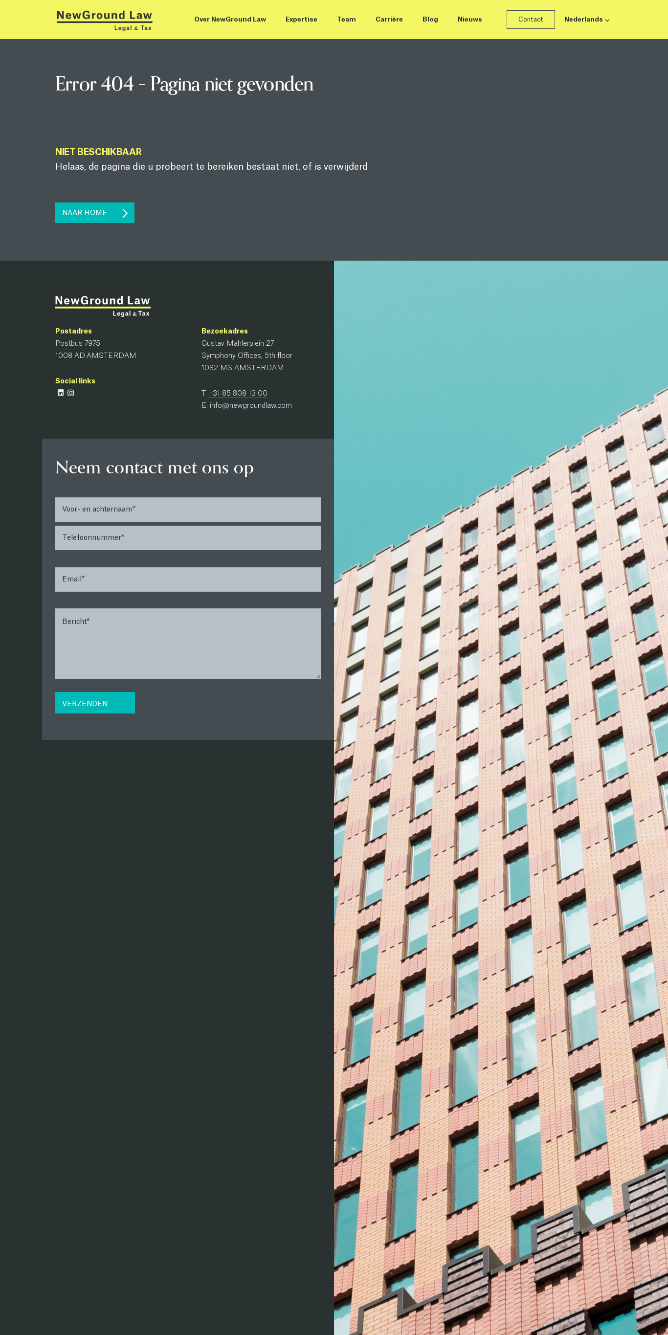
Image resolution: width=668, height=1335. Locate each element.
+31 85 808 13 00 (238, 393)
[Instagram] (71, 393)
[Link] (104, 19)
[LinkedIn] (60, 393)
